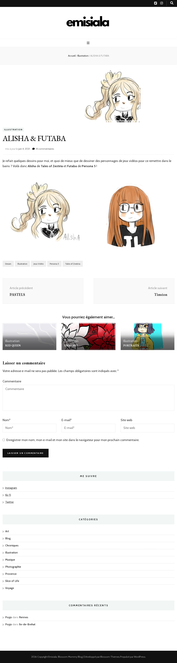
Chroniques (11, 545)
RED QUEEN (13, 345)
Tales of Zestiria (72, 263)
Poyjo (8, 617)
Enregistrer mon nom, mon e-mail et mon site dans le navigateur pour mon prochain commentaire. (72, 440)
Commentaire (12, 381)
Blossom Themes (110, 656)
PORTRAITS (131, 345)
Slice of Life (12, 581)
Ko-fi (8, 495)
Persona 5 (54, 263)
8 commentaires (45, 148)
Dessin (8, 263)
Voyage (9, 588)
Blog (8, 538)
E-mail (67, 420)
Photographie (13, 566)
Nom (6, 420)
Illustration (13, 129)
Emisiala (52, 656)
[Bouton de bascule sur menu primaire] (88, 43)
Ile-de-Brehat (27, 624)
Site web (126, 420)
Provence (11, 573)
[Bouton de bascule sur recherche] (171, 3)
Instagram (11, 487)
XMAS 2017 (71, 345)
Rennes (23, 617)
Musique (10, 559)
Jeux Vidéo (39, 263)
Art (7, 531)
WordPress (139, 656)
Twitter (9, 502)
